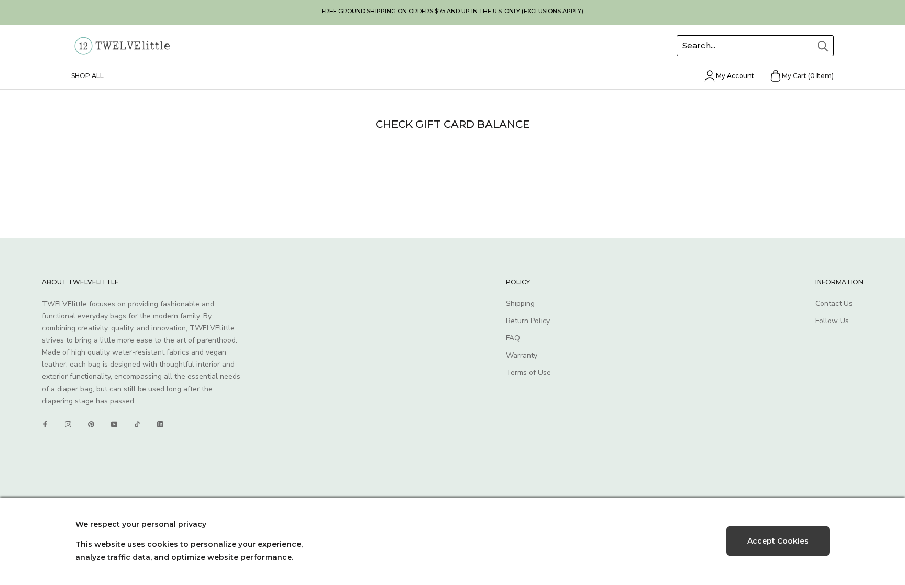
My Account (735, 76)
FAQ (513, 338)
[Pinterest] (91, 424)
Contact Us (834, 303)
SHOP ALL (87, 76)
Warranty (521, 355)
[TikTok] (137, 424)
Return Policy (528, 321)
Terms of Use (528, 373)
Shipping (520, 303)
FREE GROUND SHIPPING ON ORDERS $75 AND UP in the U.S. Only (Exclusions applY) (452, 11)
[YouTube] (114, 424)
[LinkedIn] (160, 424)
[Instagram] (68, 424)
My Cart (808, 76)
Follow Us (832, 321)
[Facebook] (45, 424)
